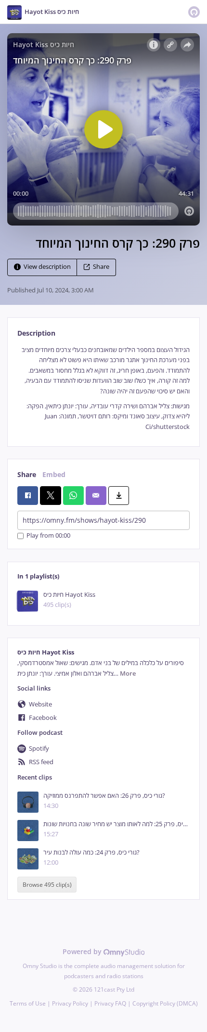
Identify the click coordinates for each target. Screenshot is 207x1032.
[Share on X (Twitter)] (50, 495)
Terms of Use (28, 1003)
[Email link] (96, 495)
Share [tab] (26, 474)
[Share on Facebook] (27, 495)
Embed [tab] (53, 474)
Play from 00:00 (48, 536)
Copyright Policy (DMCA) (165, 1003)
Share (101, 267)
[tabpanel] (103, 388)
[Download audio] (118, 495)
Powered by (83, 951)
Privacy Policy (70, 1003)
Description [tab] (36, 333)
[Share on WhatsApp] (73, 495)
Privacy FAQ (110, 1003)
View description (47, 267)
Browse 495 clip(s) (47, 885)
